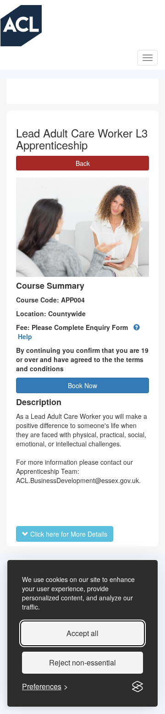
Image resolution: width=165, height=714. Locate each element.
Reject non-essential (82, 662)
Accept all (82, 633)
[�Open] (148, 58)
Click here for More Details (67, 533)
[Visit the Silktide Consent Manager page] (137, 686)
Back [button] (83, 163)
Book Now (82, 385)
